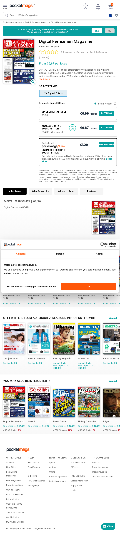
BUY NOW (106, 113)
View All (113, 318)
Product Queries (78, 462)
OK (88, 286)
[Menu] (5, 6)
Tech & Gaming (32, 22)
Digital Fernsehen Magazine (64, 22)
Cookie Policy (12, 517)
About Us (96, 462)
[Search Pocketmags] (6, 16)
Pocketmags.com (100, 467)
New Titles (11, 467)
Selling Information (79, 481)
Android (52, 467)
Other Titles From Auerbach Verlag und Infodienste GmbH (49, 317)
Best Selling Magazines (11, 474)
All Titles (10, 462)
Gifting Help (33, 485)
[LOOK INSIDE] (18, 82)
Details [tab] (60, 253)
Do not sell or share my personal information (31, 286)
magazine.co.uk (99, 472)
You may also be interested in (26, 380)
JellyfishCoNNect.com (102, 476)
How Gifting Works (36, 481)
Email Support (34, 467)
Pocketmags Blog (14, 485)
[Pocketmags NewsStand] (20, 6)
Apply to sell (76, 485)
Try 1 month (106, 144)
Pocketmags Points (58, 476)
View (5, 303)
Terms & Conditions (15, 512)
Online (52, 472)
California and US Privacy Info (14, 506)
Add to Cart (15, 303)
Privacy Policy (12, 499)
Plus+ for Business (14, 494)
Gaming (44, 22)
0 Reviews (66, 52)
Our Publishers (13, 490)
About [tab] (99, 253)
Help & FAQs (33, 462)
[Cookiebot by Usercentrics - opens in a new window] (102, 244)
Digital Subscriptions (12, 22)
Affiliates (75, 467)
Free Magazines (13, 480)
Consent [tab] (20, 253)
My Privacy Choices (15, 522)
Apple (52, 462)
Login (73, 490)
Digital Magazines (57, 481)
